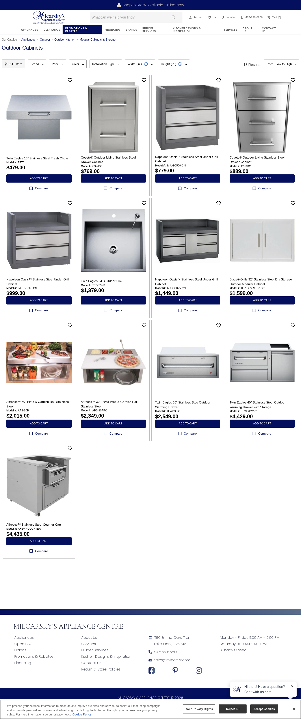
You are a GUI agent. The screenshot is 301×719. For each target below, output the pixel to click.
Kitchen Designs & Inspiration (187, 29)
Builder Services (149, 29)
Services (230, 30)
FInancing (113, 30)
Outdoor (45, 39)
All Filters (15, 64)
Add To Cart (39, 178)
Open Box (22, 643)
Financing (22, 662)
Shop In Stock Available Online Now (153, 4)
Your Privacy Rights (199, 708)
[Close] (294, 709)
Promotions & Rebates (76, 29)
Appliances (29, 30)
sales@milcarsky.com (172, 660)
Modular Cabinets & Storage (97, 39)
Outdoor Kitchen (64, 39)
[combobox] (37, 64)
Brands (131, 30)
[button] (190, 17)
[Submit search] (174, 17)
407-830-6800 (166, 651)
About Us (247, 29)
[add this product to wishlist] (70, 80)
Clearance (51, 30)
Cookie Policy (81, 714)
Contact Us (269, 29)
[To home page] (49, 17)
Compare (41, 188)
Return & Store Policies (101, 669)
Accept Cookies (264, 708)
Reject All (232, 708)
